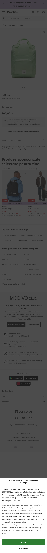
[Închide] (44, 481)
